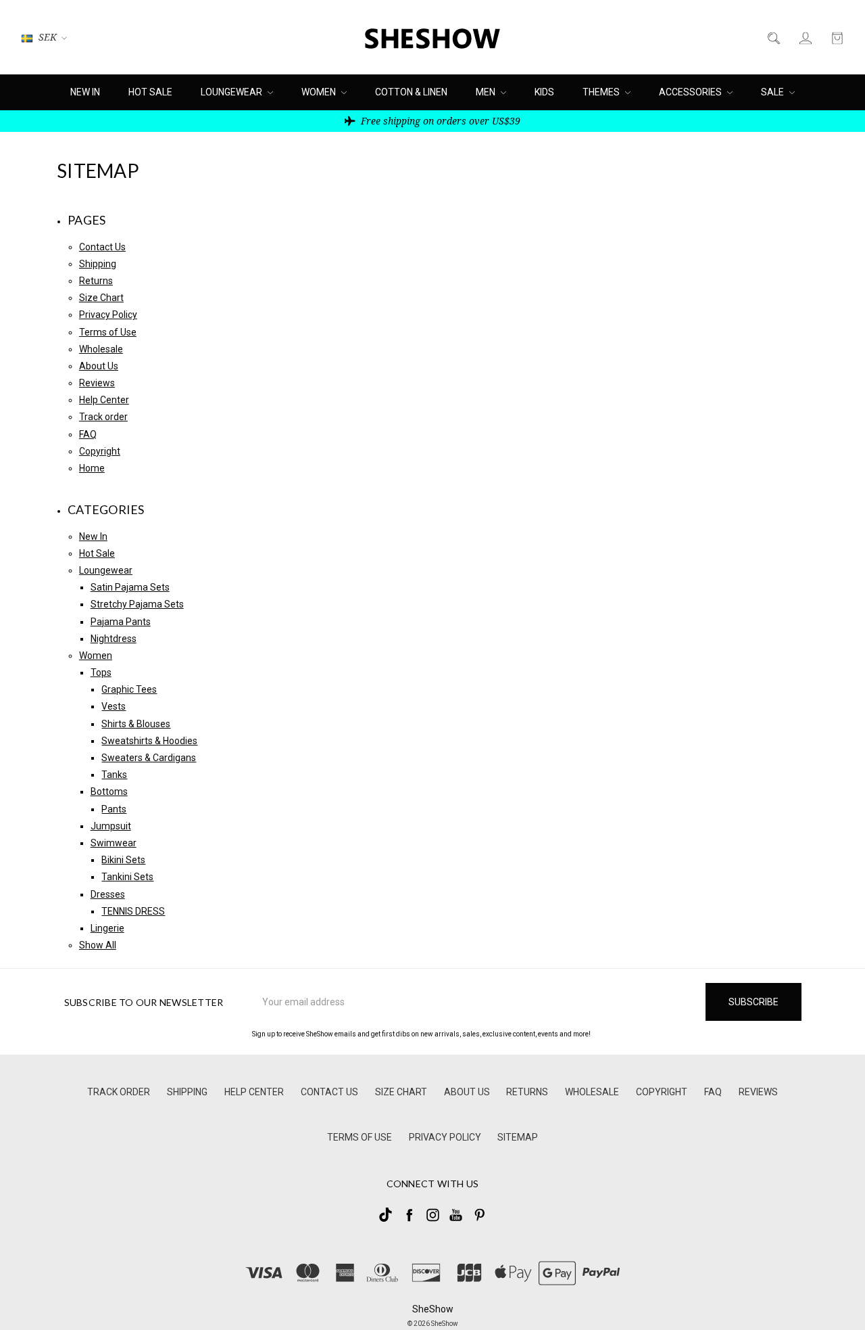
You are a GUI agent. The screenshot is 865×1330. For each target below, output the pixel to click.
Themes (602, 92)
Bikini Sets (123, 859)
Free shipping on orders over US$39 (439, 120)
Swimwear (114, 843)
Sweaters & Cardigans (148, 757)
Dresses (108, 894)
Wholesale (101, 349)
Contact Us (102, 247)
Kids (544, 92)
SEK (47, 36)
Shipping (97, 263)
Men (486, 92)
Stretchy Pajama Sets (137, 604)
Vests (113, 706)
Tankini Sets (127, 876)
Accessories (691, 92)
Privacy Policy (108, 314)
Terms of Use (108, 332)
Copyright (99, 451)
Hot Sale (150, 92)
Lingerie (107, 928)
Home (92, 468)
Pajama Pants (121, 621)
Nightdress (114, 638)
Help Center (104, 399)
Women (319, 92)
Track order (103, 416)
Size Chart (101, 297)
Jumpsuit (111, 826)
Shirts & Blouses (135, 723)
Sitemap (517, 1137)
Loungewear (232, 92)
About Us (98, 366)
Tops (101, 672)
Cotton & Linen (411, 92)
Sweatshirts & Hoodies (149, 740)
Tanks (114, 774)
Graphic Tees (129, 689)
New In (85, 92)
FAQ (88, 434)
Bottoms (109, 791)
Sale (773, 92)
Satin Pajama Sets (130, 587)
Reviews (97, 382)
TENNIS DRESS (133, 911)
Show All (97, 945)
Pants (113, 809)
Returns (96, 280)
